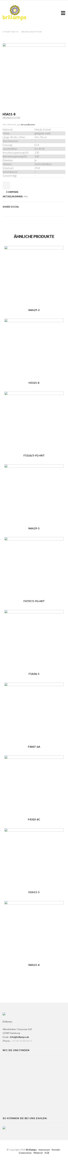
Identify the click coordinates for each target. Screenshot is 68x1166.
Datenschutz (25, 1152)
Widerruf (38, 1152)
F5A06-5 (34, 673)
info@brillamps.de (19, 1036)
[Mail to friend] (26, 211)
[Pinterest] (15, 211)
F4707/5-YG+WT (34, 601)
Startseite (10, 31)
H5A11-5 (34, 892)
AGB (46, 1152)
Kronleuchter (31, 31)
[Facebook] (9, 211)
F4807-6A (34, 746)
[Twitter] (4, 211)
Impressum (44, 1149)
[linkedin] (31, 211)
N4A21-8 (34, 964)
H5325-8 (34, 382)
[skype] (42, 211)
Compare (12, 192)
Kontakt (56, 1149)
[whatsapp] (37, 211)
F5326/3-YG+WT (34, 455)
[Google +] (20, 211)
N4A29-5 (34, 528)
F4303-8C (34, 819)
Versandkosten (28, 124)
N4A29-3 (34, 310)
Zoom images (10, 98)
